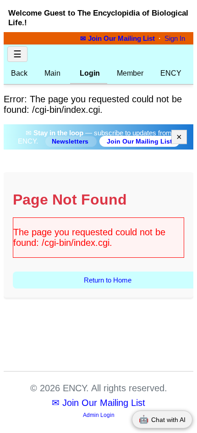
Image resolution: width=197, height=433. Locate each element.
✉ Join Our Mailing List (118, 38)
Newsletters (71, 141)
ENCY (170, 73)
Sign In (174, 38)
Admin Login (99, 415)
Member (130, 73)
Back (19, 73)
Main (52, 73)
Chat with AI (162, 419)
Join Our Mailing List (139, 141)
